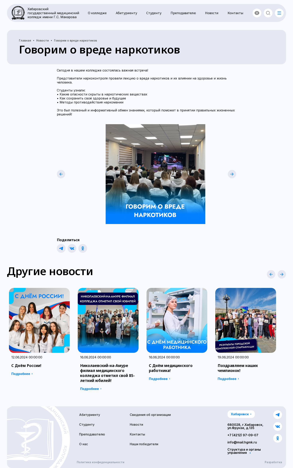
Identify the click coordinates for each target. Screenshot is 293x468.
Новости (211, 13)
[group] (39, 333)
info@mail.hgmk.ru (242, 442)
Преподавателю (183, 13)
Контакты (235, 13)
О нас (83, 444)
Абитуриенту (126, 13)
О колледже (97, 13)
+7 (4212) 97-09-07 (242, 435)
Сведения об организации (150, 415)
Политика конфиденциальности (100, 462)
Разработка (273, 462)
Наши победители (144, 444)
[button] (61, 174)
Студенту (153, 13)
